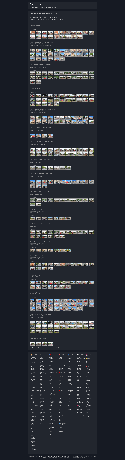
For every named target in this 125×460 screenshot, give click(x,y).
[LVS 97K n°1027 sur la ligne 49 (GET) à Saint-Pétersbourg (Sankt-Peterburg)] (56, 302)
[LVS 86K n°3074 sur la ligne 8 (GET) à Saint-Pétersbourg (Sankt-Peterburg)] (68, 97)
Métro (38, 17)
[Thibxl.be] (35, 5)
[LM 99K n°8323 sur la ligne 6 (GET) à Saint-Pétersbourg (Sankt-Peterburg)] (62, 52)
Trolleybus (50, 17)
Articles (45, 456)
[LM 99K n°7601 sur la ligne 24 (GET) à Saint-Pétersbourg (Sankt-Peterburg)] (32, 169)
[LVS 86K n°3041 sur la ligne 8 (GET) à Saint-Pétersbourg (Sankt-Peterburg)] (32, 97)
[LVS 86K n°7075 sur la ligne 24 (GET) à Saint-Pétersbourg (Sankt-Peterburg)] (38, 169)
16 (38, 19)
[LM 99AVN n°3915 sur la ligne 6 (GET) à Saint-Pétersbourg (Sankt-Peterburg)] (79, 52)
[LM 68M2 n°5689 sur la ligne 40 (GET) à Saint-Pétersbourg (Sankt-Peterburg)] (38, 252)
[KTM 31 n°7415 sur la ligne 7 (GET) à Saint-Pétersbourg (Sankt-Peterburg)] (32, 74)
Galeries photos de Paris (55, 456)
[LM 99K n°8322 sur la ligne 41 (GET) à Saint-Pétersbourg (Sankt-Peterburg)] (32, 265)
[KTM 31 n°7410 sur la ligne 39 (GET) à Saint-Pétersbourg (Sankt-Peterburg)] (44, 233)
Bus (31, 17)
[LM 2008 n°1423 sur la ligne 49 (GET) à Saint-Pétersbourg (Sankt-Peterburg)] (62, 302)
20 (39, 19)
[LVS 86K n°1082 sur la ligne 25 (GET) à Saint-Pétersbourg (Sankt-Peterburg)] (79, 183)
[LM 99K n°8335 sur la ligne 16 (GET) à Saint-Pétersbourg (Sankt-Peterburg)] (74, 119)
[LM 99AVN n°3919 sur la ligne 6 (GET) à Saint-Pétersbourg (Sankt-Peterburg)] (44, 56)
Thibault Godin (37, 456)
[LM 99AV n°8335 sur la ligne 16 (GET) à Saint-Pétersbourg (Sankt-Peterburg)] (85, 119)
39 (50, 19)
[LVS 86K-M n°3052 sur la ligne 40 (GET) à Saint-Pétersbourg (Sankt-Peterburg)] (32, 252)
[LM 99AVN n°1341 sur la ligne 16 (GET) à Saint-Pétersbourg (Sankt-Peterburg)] (38, 119)
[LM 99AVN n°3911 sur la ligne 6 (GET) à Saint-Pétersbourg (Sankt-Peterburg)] (50, 52)
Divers (63, 19)
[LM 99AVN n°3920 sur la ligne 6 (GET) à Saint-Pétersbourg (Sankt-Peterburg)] (38, 52)
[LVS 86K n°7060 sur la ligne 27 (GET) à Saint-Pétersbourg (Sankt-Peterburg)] (38, 201)
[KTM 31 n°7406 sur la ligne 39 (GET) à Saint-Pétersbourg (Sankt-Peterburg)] (32, 233)
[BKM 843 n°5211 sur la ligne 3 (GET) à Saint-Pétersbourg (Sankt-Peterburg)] (32, 34)
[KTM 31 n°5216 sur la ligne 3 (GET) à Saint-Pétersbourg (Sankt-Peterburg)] (38, 34)
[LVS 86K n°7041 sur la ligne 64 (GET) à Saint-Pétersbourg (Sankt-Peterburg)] (44, 324)
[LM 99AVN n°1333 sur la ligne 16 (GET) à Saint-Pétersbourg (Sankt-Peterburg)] (32, 119)
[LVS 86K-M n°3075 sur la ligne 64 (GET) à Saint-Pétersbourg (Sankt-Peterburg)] (32, 328)
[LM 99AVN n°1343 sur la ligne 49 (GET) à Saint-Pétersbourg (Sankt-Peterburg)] (44, 302)
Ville (57, 17)
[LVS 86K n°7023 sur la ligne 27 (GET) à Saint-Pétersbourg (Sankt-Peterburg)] (44, 201)
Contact (48, 456)
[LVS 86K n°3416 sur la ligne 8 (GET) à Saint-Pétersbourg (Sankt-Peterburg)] (56, 105)
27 (47, 19)
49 (58, 19)
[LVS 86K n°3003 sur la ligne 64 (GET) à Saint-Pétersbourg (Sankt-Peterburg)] (56, 324)
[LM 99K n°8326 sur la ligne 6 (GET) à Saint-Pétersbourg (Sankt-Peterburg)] (68, 52)
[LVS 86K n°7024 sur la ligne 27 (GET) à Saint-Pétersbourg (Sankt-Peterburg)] (32, 201)
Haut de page (62, 347)
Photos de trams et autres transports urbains (43, 7)
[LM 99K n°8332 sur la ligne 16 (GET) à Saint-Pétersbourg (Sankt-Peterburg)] (50, 119)
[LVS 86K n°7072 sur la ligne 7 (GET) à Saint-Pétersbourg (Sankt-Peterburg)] (38, 74)
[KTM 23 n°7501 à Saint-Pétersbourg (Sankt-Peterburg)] (32, 345)
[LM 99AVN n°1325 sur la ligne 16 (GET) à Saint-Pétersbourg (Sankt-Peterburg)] (68, 123)
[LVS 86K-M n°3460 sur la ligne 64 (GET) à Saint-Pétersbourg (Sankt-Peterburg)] (62, 328)
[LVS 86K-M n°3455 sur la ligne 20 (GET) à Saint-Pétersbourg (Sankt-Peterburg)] (32, 137)
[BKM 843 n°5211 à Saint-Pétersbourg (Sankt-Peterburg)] (38, 345)
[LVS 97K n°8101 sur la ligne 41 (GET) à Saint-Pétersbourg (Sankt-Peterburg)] (38, 265)
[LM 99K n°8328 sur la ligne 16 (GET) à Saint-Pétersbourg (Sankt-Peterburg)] (56, 119)
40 (52, 19)
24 (43, 19)
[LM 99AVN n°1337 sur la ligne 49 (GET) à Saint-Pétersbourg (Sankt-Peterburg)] (32, 302)
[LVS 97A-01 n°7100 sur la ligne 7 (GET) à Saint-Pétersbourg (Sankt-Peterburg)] (56, 74)
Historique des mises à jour (66, 456)
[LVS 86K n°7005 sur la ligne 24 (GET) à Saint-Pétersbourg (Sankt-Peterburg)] (68, 169)
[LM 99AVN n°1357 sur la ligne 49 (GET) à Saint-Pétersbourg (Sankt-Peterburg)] (74, 302)
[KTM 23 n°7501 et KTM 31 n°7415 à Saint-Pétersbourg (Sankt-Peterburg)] (50, 345)
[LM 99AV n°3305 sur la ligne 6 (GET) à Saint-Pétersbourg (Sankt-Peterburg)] (38, 56)
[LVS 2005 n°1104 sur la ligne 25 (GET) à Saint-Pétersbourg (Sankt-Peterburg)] (38, 183)
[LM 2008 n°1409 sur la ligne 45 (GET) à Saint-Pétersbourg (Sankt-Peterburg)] (32, 284)
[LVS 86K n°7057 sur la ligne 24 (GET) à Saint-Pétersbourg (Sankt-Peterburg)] (44, 169)
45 (56, 19)
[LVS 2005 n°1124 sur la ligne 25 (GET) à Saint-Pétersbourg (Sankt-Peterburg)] (32, 183)
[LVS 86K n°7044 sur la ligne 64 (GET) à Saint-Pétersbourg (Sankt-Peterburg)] (44, 332)
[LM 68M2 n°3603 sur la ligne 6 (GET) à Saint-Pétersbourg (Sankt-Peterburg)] (56, 52)
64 (60, 19)
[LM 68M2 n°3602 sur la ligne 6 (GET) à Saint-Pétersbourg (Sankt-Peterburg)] (32, 52)
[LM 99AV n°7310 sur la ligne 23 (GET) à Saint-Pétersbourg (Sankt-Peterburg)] (38, 151)
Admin (42, 456)
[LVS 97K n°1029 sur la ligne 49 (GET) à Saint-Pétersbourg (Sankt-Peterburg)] (68, 302)
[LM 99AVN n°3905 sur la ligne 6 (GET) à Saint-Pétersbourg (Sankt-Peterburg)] (44, 52)
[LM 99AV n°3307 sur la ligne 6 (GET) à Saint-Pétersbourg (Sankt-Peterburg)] (62, 60)
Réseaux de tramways (79, 456)
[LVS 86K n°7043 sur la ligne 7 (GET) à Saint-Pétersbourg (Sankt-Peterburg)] (44, 74)
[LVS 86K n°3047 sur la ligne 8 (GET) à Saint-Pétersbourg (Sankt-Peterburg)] (56, 97)
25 (45, 19)
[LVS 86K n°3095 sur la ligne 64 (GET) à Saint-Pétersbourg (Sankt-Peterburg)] (32, 324)
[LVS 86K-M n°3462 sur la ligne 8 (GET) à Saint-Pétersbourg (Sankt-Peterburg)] (44, 101)
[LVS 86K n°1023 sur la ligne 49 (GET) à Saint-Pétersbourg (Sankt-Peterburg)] (38, 302)
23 (41, 19)
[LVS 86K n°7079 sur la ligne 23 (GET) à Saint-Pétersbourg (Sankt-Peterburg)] (32, 151)
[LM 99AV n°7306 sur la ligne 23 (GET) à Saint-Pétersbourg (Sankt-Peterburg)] (50, 151)
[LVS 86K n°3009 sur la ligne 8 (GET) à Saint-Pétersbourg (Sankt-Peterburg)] (44, 97)
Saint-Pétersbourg (41, 13)
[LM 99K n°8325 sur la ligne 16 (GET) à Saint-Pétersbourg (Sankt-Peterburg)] (44, 119)
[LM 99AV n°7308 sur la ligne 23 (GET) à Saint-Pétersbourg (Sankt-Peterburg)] (91, 151)
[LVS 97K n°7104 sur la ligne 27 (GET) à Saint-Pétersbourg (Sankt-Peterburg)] (62, 201)
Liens (73, 456)
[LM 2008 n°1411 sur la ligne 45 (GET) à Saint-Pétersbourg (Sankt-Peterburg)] (62, 284)
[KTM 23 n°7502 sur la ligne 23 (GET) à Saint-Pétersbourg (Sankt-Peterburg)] (62, 151)
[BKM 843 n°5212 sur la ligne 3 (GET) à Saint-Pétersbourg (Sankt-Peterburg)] (74, 38)
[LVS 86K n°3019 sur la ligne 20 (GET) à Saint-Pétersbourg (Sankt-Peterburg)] (38, 137)
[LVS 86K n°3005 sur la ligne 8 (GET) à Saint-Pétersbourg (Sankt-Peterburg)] (79, 97)
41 (54, 19)
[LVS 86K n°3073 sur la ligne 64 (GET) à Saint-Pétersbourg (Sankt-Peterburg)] (50, 328)
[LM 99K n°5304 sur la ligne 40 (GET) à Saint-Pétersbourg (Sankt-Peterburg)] (50, 252)
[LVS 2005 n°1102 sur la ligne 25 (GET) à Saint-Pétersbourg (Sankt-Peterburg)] (44, 183)
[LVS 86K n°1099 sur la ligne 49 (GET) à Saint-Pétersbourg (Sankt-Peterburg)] (44, 310)
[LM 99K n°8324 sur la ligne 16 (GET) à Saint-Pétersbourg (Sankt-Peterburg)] (74, 123)
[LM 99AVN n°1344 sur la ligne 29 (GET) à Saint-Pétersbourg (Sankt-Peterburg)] (32, 219)
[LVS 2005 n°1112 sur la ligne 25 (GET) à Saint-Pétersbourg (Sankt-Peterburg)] (74, 183)
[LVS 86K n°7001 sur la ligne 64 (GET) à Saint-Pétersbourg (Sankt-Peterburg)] (38, 324)
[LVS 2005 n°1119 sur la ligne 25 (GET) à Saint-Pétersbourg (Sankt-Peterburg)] (50, 183)
